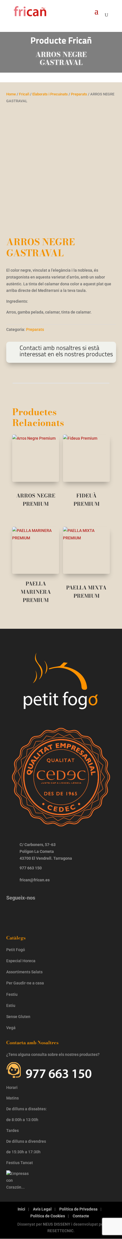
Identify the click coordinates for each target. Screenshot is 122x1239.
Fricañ (24, 94)
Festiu (12, 994)
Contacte (81, 1216)
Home (11, 94)
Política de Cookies (47, 1216)
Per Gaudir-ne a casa (25, 983)
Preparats (79, 94)
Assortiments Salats (24, 972)
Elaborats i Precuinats (50, 94)
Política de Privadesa (78, 1209)
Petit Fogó (15, 949)
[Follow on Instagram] (13, 912)
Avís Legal (42, 1209)
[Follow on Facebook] (31, 912)
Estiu (10, 1005)
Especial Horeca (20, 961)
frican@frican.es (35, 880)
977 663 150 (31, 868)
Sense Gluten (18, 1016)
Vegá (11, 1027)
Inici (21, 1209)
